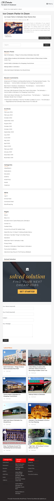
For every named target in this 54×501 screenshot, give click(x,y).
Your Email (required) (9, 312)
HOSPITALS (7, 179)
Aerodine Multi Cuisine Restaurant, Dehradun (17, 220)
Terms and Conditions (10, 249)
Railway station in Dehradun (11, 66)
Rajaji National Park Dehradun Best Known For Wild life (21, 101)
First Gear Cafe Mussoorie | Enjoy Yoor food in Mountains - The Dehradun (24, 90)
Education (7, 174)
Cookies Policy (8, 226)
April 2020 (7, 143)
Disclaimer (7, 237)
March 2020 (7, 146)
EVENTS (6, 176)
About (6, 215)
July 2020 (7, 135)
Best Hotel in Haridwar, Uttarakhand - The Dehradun (19, 86)
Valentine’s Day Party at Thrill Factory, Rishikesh (17, 252)
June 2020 (7, 137)
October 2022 (8, 118)
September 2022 (9, 120)
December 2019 (8, 154)
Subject (5, 318)
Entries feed (7, 198)
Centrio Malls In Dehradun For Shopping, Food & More (19, 63)
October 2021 (8, 126)
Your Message (7, 323)
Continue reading (44, 38)
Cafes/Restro (8, 36)
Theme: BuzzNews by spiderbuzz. (36, 498)
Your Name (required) (9, 306)
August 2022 (8, 123)
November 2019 (8, 157)
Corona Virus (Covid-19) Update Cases (14, 229)
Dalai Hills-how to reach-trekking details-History (18, 232)
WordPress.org (8, 204)
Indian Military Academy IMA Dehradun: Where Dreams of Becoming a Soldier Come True (38, 368)
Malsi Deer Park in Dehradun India (13, 240)
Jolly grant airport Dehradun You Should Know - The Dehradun (22, 95)
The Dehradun (6, 2)
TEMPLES (7, 185)
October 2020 (8, 129)
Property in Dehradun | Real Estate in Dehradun (18, 246)
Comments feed (9, 201)
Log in (6, 196)
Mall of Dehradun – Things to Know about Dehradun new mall (21, 55)
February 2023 (8, 115)
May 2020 (7, 140)
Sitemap (5, 484)
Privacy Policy (8, 243)
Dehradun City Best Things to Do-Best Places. (17, 235)
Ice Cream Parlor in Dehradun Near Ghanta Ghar (20, 17)
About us (6, 218)
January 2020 (8, 152)
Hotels (6, 182)
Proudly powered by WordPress (17, 498)
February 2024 (8, 112)
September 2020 (9, 132)
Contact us (7, 223)
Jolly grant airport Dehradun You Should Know (17, 70)
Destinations (7, 171)
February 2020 (8, 149)
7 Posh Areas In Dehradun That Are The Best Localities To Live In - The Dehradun (27, 99)
